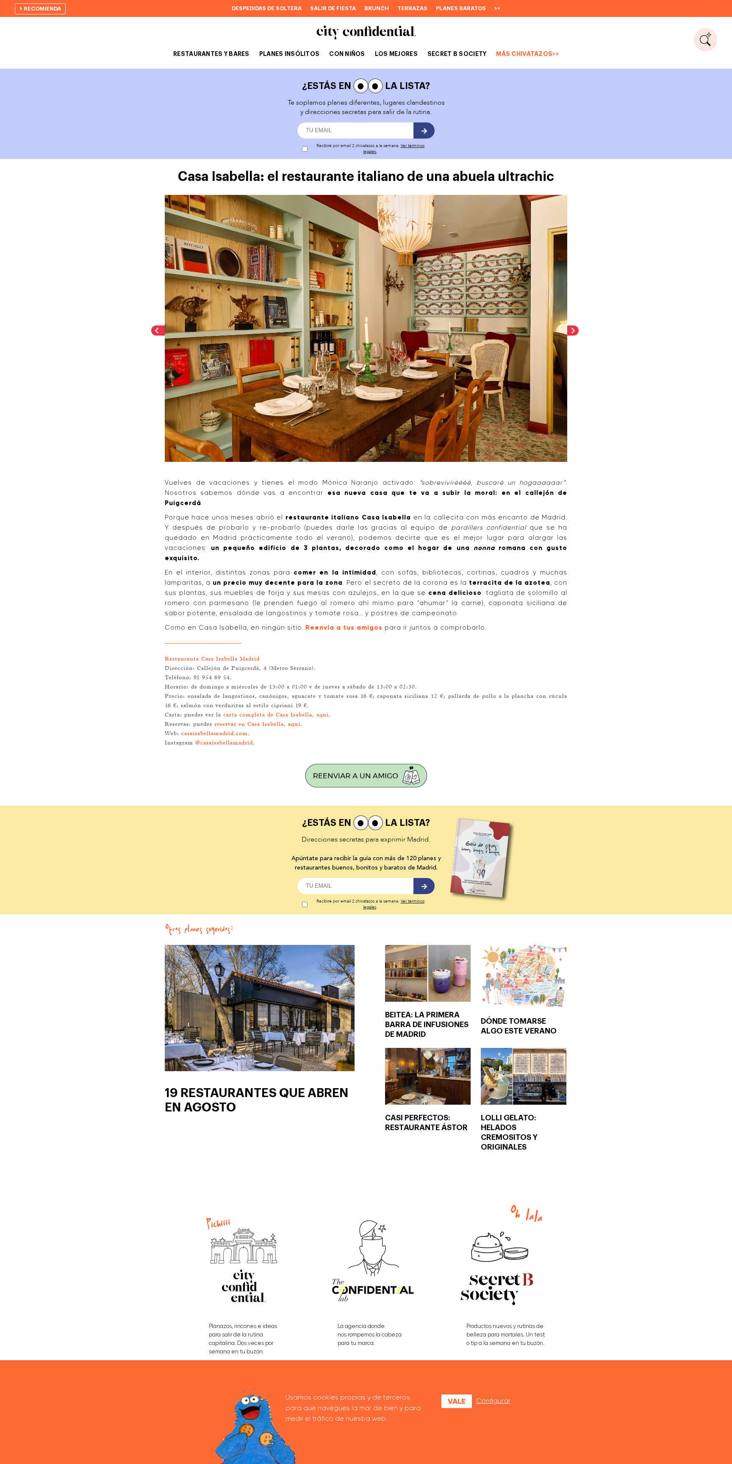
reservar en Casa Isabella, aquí (257, 723)
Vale (457, 1401)
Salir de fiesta (333, 8)
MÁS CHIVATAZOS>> (527, 54)
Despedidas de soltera (267, 8)
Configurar (493, 1401)
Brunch (376, 8)
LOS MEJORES (396, 54)
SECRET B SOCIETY (456, 54)
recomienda (41, 8)
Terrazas (412, 8)
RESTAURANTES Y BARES (211, 54)
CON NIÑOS (347, 54)
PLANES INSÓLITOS (289, 54)
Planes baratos (461, 8)
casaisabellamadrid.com (214, 733)
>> (497, 8)
